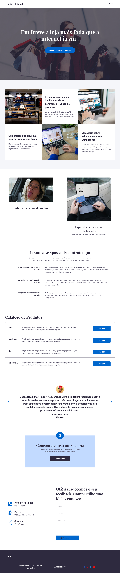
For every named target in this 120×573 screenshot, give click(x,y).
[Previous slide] (9, 401)
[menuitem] (111, 4)
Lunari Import (60, 567)
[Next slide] (110, 401)
